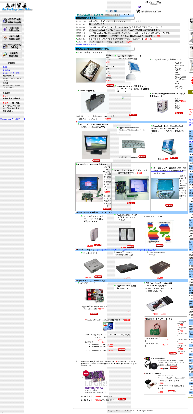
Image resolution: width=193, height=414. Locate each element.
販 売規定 (6, 70)
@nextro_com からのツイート (13, 119)
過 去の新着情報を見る (86, 44)
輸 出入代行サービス (11, 73)
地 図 (5, 67)
